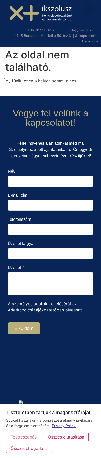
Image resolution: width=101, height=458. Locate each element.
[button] (89, 9)
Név (11, 171)
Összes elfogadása (29, 448)
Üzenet (14, 267)
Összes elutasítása (66, 437)
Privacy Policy (64, 425)
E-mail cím (17, 195)
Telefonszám (19, 219)
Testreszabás (24, 437)
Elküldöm (23, 328)
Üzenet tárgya (20, 243)
